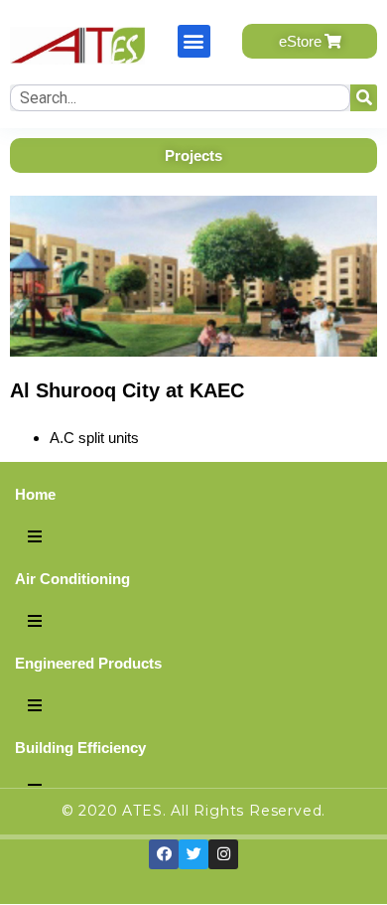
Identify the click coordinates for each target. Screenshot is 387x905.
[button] (194, 41)
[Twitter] (193, 854)
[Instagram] (223, 854)
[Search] (363, 97)
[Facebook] (164, 854)
